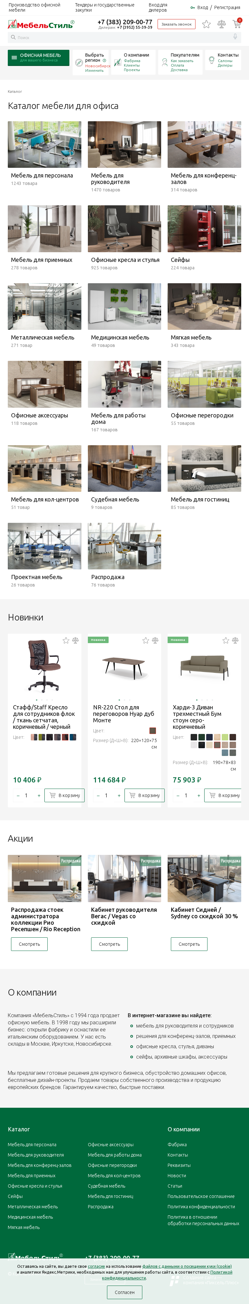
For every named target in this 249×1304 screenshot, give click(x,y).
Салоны (225, 61)
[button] (36, 700)
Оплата (177, 65)
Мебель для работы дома (115, 1155)
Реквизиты (179, 1165)
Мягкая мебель (24, 1227)
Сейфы (15, 1196)
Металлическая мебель (33, 1206)
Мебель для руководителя (36, 1155)
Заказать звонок (176, 24)
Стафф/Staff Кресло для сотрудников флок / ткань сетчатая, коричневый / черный (44, 717)
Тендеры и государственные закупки (105, 7)
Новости (177, 1175)
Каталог (19, 1129)
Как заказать (182, 61)
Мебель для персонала (32, 1144)
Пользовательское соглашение (201, 1196)
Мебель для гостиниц (110, 1196)
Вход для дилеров (158, 7)
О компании (136, 55)
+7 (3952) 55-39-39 (134, 27)
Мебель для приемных (31, 1175)
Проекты (132, 70)
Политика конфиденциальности (201, 1206)
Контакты (228, 55)
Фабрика (132, 61)
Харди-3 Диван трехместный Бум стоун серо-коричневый (197, 717)
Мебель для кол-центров (114, 1175)
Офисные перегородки (112, 1165)
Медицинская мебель (30, 1217)
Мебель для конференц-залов (40, 1165)
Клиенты (132, 65)
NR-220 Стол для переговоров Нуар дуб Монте (123, 713)
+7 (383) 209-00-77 (125, 22)
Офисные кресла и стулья (35, 1186)
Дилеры (225, 65)
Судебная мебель (106, 1186)
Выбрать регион (94, 57)
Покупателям (185, 55)
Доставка (179, 70)
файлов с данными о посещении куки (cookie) (187, 1266)
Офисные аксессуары (111, 1144)
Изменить (94, 70)
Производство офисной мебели (34, 7)
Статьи (175, 1186)
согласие (96, 1266)
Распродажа (100, 1206)
